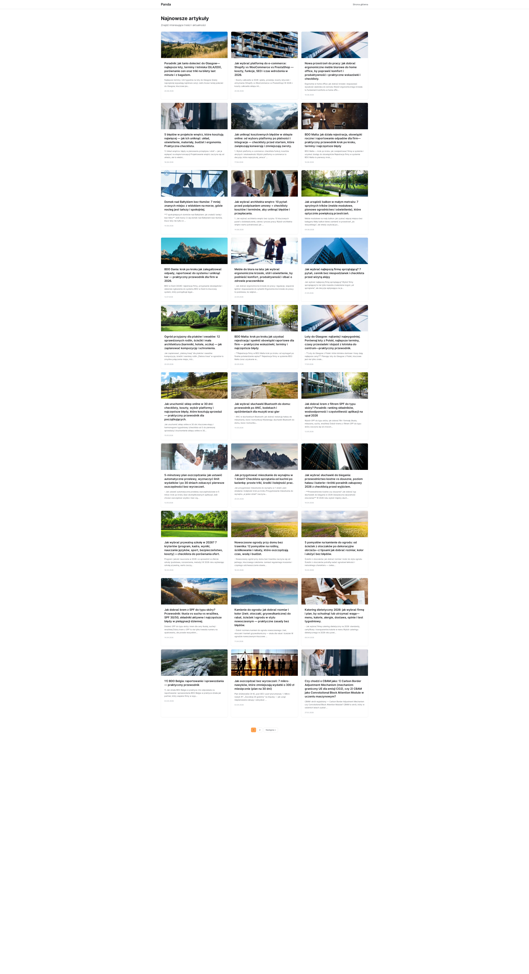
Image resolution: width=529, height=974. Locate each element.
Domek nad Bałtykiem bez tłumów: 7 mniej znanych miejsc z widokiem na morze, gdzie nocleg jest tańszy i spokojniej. (193, 205)
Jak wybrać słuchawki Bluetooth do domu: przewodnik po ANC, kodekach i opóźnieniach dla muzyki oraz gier (262, 407)
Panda (166, 4)
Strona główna (360, 4)
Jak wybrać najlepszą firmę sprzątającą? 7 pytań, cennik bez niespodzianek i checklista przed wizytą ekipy (334, 273)
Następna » (271, 730)
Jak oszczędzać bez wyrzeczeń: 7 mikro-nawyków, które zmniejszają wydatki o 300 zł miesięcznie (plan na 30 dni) (264, 684)
